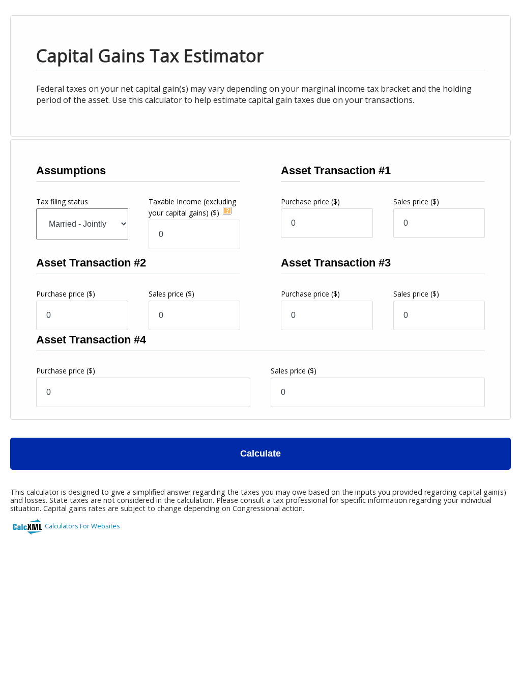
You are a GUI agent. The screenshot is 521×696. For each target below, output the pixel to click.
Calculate (260, 453)
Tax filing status (62, 201)
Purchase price (310, 201)
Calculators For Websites (82, 525)
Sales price (416, 201)
